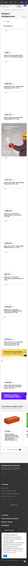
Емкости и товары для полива (14, 9)
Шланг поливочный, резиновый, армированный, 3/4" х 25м (13, 118)
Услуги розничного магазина (9, 518)
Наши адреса (5, 525)
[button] (3, 449)
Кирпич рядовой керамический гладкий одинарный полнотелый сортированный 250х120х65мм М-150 (12, 437)
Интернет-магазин (6, 522)
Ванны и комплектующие (8, 491)
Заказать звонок (9, 530)
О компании (4, 515)
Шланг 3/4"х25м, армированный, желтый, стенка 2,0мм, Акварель (13, 56)
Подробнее (8, 152)
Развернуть (14, 505)
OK (5, 556)
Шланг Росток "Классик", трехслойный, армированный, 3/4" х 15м (14, 278)
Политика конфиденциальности (10, 560)
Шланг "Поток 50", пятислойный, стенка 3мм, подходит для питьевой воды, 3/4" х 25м (13, 343)
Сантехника (4, 484)
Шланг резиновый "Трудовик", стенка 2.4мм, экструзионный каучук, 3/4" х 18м (13, 386)
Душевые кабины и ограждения (10, 493)
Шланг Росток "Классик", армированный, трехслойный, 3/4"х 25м (13, 215)
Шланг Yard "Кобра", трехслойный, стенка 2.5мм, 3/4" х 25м (14, 183)
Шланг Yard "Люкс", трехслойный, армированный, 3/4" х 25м (14, 87)
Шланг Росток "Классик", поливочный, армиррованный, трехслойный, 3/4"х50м (13, 311)
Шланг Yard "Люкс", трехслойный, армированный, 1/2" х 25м (14, 246)
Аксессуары (4, 488)
